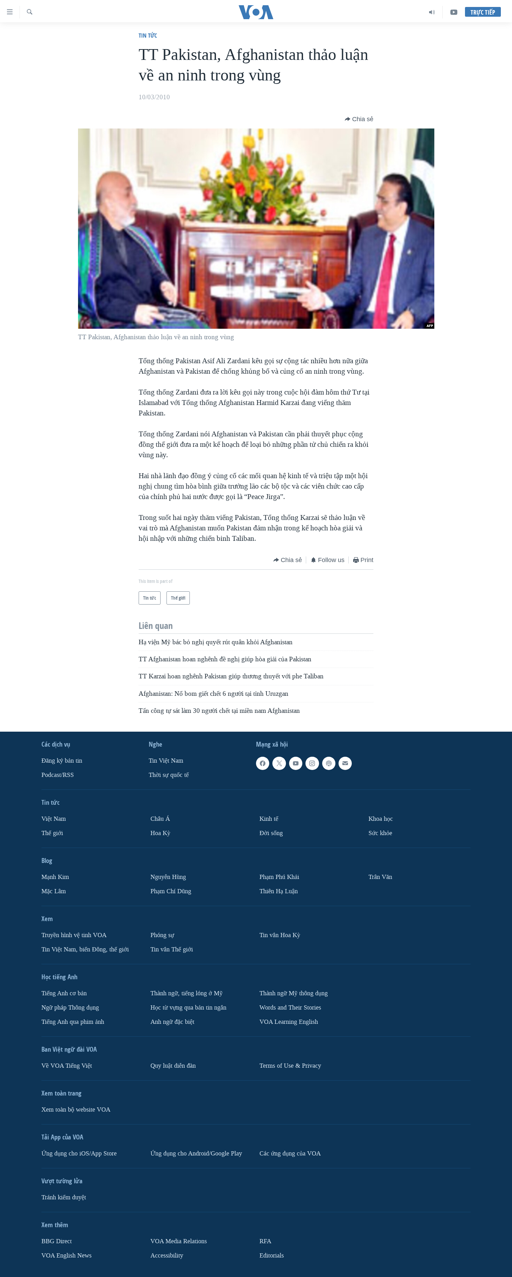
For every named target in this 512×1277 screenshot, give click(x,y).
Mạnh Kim (55, 877)
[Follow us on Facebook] (262, 763)
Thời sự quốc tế (169, 775)
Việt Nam (53, 819)
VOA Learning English (288, 1022)
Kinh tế (268, 819)
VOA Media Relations (178, 1241)
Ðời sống (271, 833)
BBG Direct (56, 1241)
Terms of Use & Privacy (290, 1066)
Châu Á (160, 819)
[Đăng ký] (345, 763)
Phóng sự (162, 935)
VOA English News (66, 1256)
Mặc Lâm (53, 891)
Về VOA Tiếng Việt (66, 1066)
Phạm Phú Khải (279, 877)
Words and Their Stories (290, 1008)
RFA (265, 1241)
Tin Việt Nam (166, 761)
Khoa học (381, 819)
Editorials (271, 1256)
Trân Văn (380, 877)
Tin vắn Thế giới (171, 949)
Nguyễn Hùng (168, 877)
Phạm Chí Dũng (170, 891)
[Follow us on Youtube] (295, 763)
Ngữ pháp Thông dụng (70, 1008)
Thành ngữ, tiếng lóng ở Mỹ (186, 993)
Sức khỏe (380, 833)
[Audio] (432, 12)
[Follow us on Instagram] (312, 763)
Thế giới (52, 833)
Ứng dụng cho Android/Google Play (196, 1154)
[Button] (359, 119)
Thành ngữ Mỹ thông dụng (293, 993)
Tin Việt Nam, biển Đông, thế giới (85, 949)
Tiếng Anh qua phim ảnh (72, 1022)
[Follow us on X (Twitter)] (279, 763)
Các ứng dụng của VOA (290, 1154)
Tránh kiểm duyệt (63, 1197)
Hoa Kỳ (160, 833)
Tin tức (148, 35)
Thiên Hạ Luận (278, 891)
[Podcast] (328, 763)
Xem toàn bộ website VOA (75, 1110)
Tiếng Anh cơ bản (64, 993)
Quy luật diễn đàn (173, 1066)
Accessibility (166, 1256)
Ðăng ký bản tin (61, 761)
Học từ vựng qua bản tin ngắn (188, 1008)
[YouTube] (454, 12)
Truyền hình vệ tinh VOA (74, 935)
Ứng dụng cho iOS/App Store (79, 1154)
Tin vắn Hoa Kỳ (279, 935)
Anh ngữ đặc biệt (172, 1022)
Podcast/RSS (57, 775)
